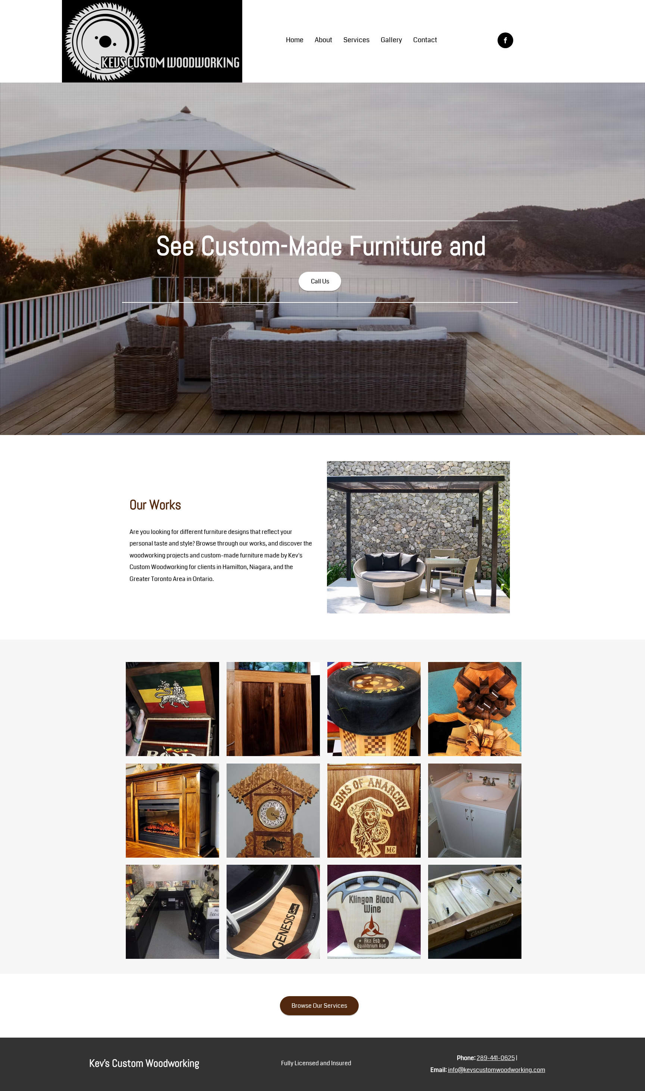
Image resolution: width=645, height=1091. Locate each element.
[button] (172, 709)
